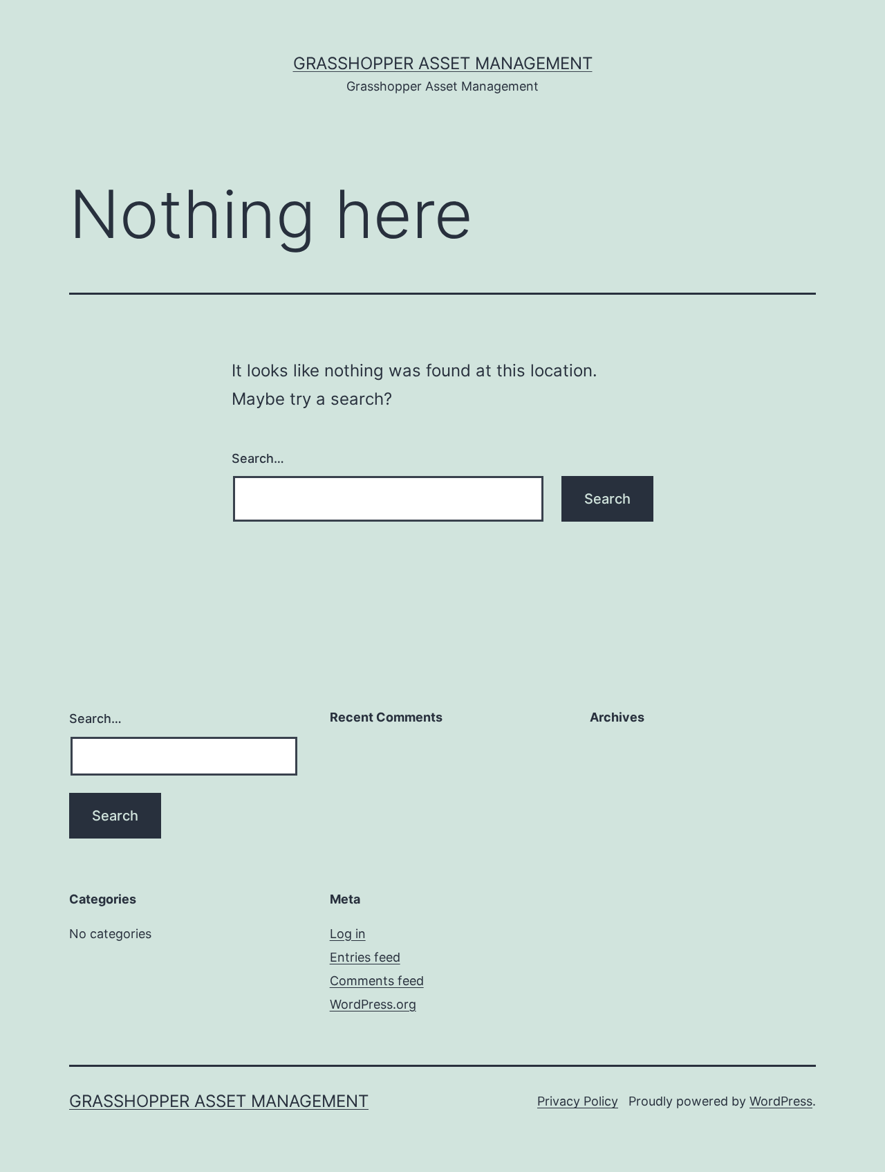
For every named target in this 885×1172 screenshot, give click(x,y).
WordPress (780, 1101)
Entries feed (365, 957)
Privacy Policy (577, 1101)
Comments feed (377, 980)
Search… (258, 458)
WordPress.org (373, 1004)
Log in (348, 933)
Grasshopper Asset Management (443, 63)
